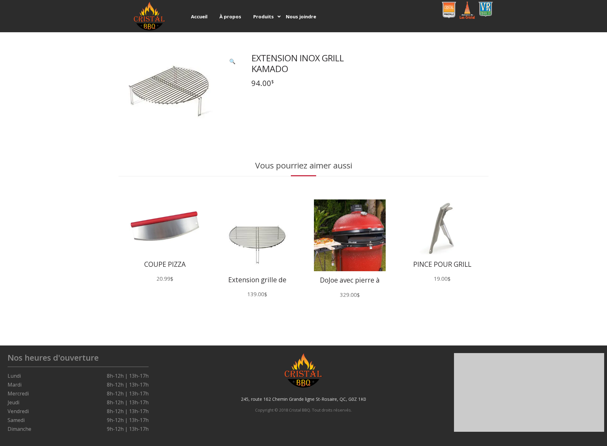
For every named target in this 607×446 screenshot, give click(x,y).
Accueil (199, 16)
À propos (230, 16)
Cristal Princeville (449, 10)
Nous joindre (301, 16)
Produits (263, 16)
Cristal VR (484, 7)
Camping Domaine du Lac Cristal (466, 10)
